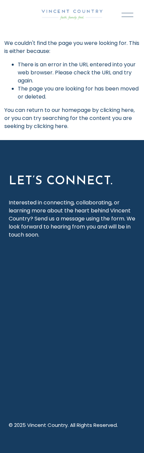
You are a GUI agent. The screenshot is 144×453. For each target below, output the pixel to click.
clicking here (117, 110)
